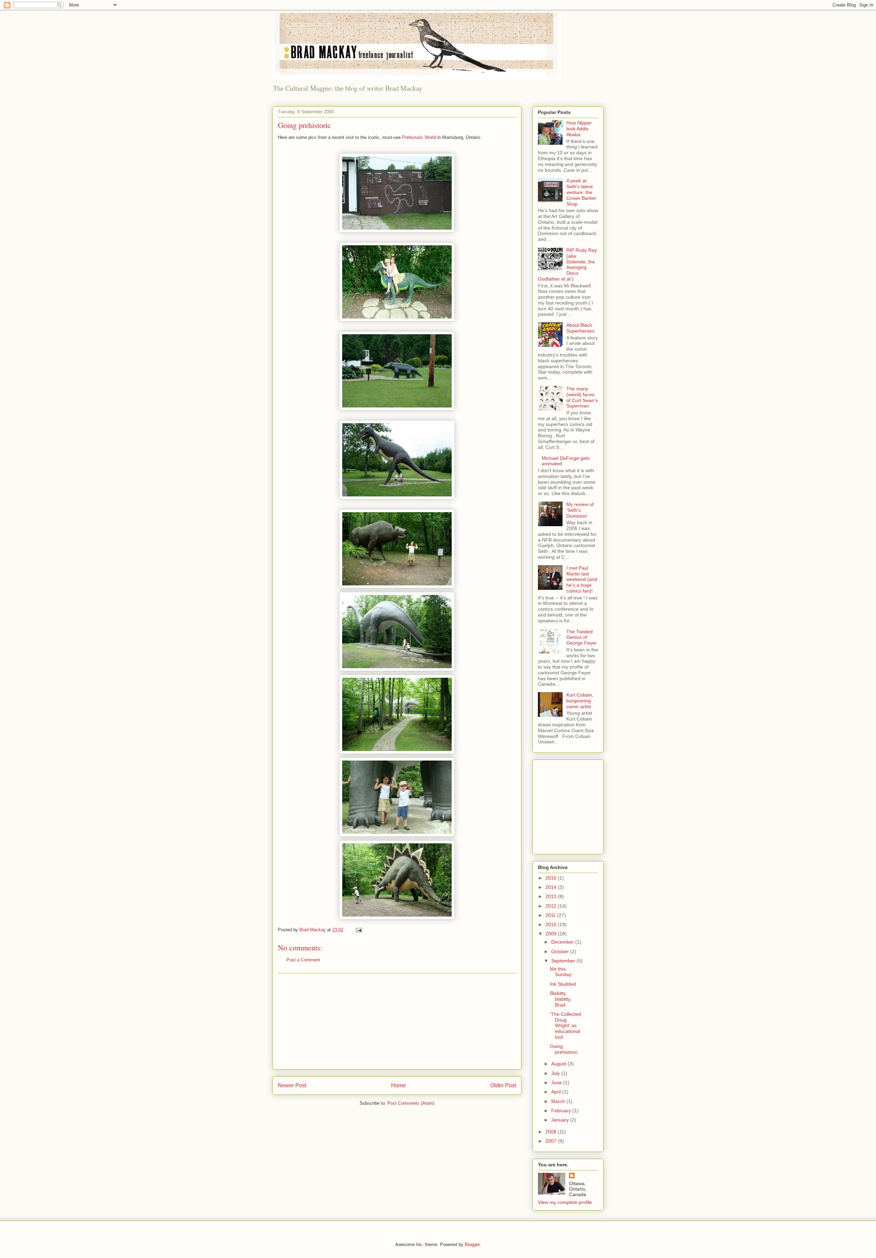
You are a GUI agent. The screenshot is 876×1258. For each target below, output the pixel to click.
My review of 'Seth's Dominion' (580, 510)
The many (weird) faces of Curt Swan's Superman (582, 397)
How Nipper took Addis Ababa (579, 128)
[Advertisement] (397, 1021)
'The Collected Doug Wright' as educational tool (565, 1025)
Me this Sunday (560, 971)
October (560, 951)
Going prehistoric (564, 1049)
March (558, 1101)
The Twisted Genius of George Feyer (581, 637)
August (559, 1063)
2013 (551, 896)
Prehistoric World (419, 137)
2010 (551, 924)
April (556, 1091)
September (564, 960)
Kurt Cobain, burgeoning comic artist (579, 700)
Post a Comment (303, 959)
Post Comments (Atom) (410, 1103)
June (557, 1082)
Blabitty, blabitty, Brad (560, 999)
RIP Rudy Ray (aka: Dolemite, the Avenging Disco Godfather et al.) (567, 264)
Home (398, 1085)
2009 (551, 933)
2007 (551, 1141)
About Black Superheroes (580, 328)
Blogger (472, 1244)
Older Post (503, 1085)
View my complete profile (565, 1202)
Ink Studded (563, 984)
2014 (551, 887)
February (561, 1110)
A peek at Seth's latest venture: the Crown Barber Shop (581, 192)
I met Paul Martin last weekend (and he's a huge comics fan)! (581, 579)
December (563, 942)
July (556, 1073)
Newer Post (292, 1085)
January (560, 1120)
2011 (551, 915)
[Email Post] (358, 929)
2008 (551, 1131)
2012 (551, 906)
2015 (551, 878)
